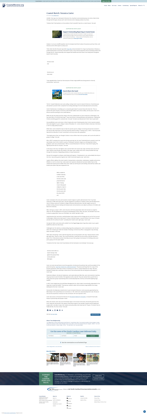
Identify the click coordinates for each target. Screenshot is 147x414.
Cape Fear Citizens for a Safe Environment (66, 267)
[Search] (144, 5)
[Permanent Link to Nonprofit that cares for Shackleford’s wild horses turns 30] (66, 357)
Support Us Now (98, 378)
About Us (140, 5)
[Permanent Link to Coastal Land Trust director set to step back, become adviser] (93, 357)
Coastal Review (38, 1)
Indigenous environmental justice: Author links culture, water (79, 365)
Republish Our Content (57, 403)
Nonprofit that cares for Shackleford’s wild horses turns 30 (65, 363)
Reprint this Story (95, 314)
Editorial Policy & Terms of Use (100, 401)
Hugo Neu (69, 49)
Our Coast (114, 5)
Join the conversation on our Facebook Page (74, 342)
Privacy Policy (96, 398)
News (109, 5)
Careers (54, 405)
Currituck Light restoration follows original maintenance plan (53, 363)
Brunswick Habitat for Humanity (78, 296)
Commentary (126, 5)
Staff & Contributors (57, 400)
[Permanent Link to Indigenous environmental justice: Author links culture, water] (79, 358)
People (56, 314)
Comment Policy (97, 400)
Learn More (98, 375)
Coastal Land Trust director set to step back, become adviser (92, 363)
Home (105, 5)
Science (119, 5)
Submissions (55, 401)
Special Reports (133, 5)
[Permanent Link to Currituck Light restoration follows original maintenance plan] (53, 357)
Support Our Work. (106, 1)
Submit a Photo (83, 400)
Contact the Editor (83, 398)
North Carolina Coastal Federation (45, 400)
